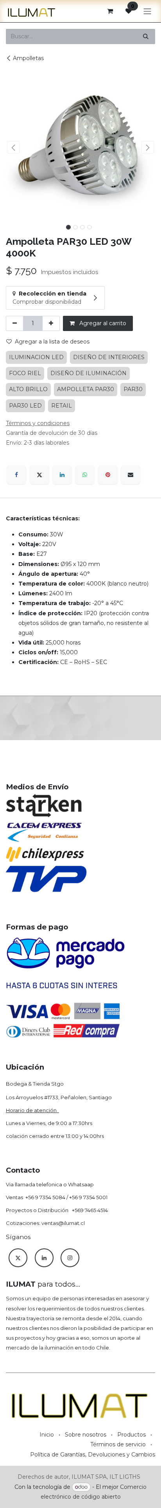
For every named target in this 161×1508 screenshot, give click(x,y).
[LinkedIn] (62, 474)
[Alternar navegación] (147, 11)
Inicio (46, 1434)
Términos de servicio (118, 1444)
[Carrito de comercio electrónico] (110, 11)
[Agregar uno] (51, 323)
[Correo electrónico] (130, 474)
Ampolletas (28, 58)
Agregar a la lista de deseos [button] (52, 341)
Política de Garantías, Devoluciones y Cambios (92, 1454)
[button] (13, 147)
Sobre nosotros (85, 1434)
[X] (39, 474)
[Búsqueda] (145, 36)
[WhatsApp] (84, 474)
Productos (131, 1434)
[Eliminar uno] (14, 323)
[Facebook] (16, 474)
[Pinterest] (107, 474)
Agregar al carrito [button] (102, 323)
